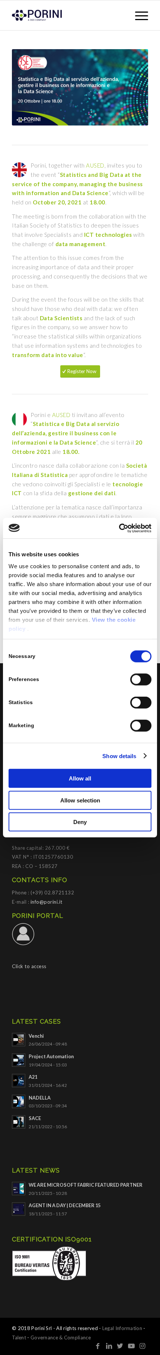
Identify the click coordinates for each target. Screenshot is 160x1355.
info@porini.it (47, 902)
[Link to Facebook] (97, 1345)
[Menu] (138, 15)
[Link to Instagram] (142, 1345)
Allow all (80, 778)
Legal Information (122, 1328)
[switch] (140, 680)
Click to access (29, 966)
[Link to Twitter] (120, 1345)
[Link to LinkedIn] (109, 1345)
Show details (119, 756)
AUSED (95, 165)
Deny (80, 822)
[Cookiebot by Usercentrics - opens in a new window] (118, 528)
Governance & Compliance (61, 1337)
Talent (19, 1337)
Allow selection (80, 800)
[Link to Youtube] (131, 1345)
